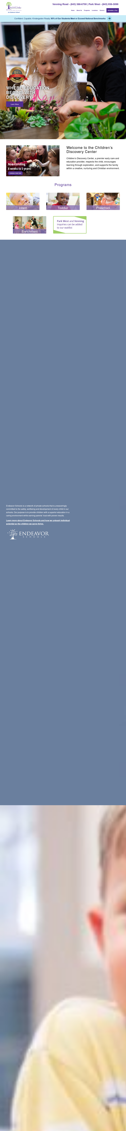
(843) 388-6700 (78, 4)
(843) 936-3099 (110, 4)
